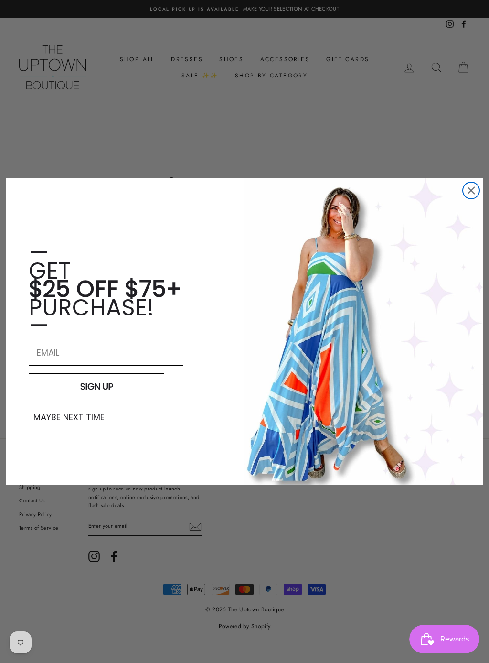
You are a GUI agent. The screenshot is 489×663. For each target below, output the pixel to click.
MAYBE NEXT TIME (69, 417)
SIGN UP (96, 386)
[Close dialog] (471, 190)
